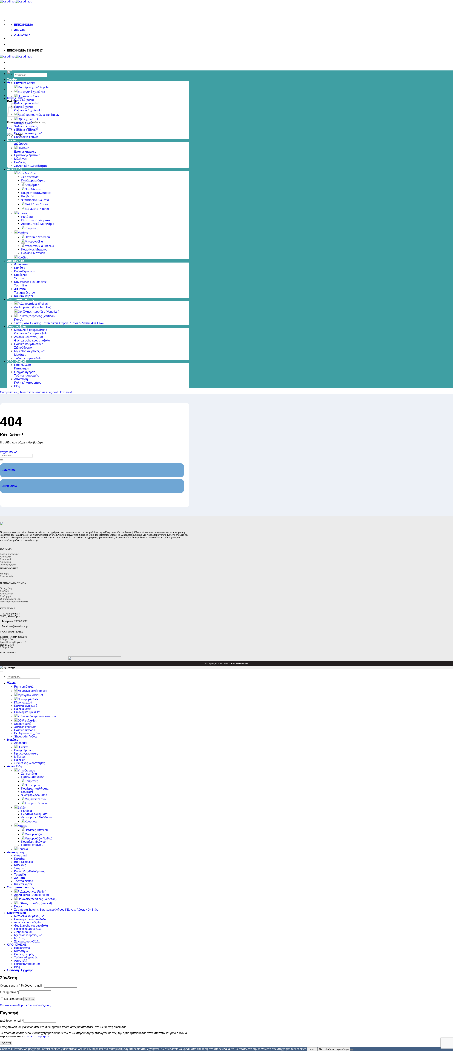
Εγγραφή (6, 1042)
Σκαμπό (19, 278)
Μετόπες (20, 354)
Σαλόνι (22, 213)
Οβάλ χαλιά (25, 119)
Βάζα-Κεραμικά (24, 271)
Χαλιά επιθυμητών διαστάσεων (38, 114)
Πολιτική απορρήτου (14, 601)
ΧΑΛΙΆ (11, 79)
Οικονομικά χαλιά (26, 110)
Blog (17, 386)
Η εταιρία (4, 573)
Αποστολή (21, 379)
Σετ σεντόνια (30, 177)
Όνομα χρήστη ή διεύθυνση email (22, 985)
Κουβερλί (27, 196)
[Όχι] (351, 1049)
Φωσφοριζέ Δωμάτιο (35, 200)
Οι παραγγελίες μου (10, 599)
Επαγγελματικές (25, 151)
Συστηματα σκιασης (20, 299)
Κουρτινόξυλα (16, 326)
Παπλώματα (33, 189)
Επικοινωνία (22, 365)
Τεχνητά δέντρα (24, 292)
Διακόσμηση (15, 260)
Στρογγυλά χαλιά (29, 91)
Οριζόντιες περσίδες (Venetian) (38, 311)
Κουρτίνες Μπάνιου (34, 249)
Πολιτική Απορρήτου (27, 382)
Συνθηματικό (9, 992)
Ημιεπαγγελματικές (27, 155)
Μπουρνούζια (34, 241)
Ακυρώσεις (5, 562)
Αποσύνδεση (6, 593)
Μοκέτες (12, 140)
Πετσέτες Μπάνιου (37, 237)
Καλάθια (19, 267)
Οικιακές (23, 148)
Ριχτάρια (27, 216)
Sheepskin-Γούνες (26, 137)
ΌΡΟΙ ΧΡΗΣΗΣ (17, 361)
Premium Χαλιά (24, 83)
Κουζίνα (23, 257)
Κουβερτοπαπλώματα (36, 193)
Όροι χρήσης (6, 588)
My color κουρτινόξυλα (29, 351)
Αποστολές (5, 556)
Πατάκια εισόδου (25, 130)
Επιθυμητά (5, 596)
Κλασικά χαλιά (24, 99)
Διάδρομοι (21, 143)
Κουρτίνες (31, 228)
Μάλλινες (20, 158)
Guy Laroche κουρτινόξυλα (32, 340)
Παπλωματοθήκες (33, 180)
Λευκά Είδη (14, 169)
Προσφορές (25, 96)
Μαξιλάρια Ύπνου (37, 204)
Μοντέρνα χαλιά (28, 87)
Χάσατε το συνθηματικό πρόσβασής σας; (25, 1005)
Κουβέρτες (32, 185)
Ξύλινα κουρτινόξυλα (28, 358)
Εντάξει (312, 1049)
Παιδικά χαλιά (23, 107)
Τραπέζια (20, 285)
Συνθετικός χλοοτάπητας (30, 165)
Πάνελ (18, 319)
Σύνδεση (4, 591)
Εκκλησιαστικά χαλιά (28, 133)
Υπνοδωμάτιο (27, 173)
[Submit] (1, 459)
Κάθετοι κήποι (23, 296)
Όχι (321, 1049)
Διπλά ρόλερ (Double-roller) (32, 307)
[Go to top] (1, 671)
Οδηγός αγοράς (24, 372)
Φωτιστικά (21, 264)
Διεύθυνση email (11, 1020)
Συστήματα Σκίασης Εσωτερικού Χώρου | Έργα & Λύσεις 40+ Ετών (59, 323)
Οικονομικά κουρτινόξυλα (31, 333)
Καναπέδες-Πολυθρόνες (30, 282)
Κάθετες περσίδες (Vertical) (36, 316)
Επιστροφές (6, 559)
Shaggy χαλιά (23, 122)
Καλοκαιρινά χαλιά (26, 103)
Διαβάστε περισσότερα (337, 1049)
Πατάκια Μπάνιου (33, 253)
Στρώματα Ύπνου (37, 208)
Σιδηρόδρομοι (23, 347)
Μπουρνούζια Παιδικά (39, 246)
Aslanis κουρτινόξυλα (28, 337)
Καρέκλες (20, 275)
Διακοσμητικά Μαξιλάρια (37, 224)
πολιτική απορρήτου (36, 1036)
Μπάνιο (23, 232)
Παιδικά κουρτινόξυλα (28, 344)
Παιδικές (19, 162)
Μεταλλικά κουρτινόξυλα (30, 330)
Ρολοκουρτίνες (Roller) (33, 303)
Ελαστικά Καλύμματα (35, 220)
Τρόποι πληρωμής (26, 375)
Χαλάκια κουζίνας (26, 126)
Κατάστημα (21, 368)
